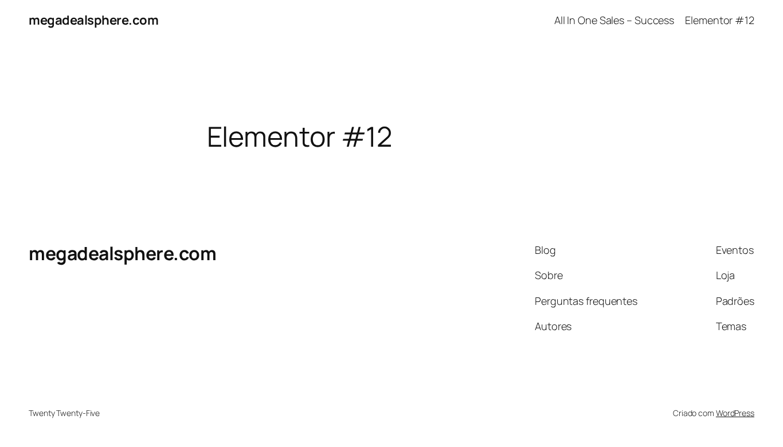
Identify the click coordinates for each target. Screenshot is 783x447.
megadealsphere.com (93, 20)
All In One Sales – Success (614, 20)
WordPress (735, 412)
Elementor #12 (719, 20)
